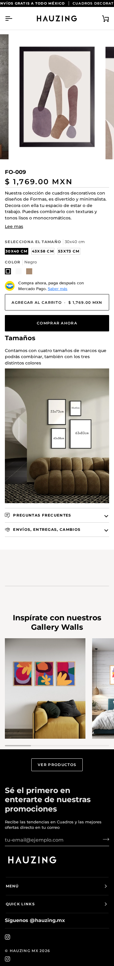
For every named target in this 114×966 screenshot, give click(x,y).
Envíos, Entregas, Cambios (46, 529)
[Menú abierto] (14, 18)
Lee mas (14, 226)
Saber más (57, 289)
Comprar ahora (57, 323)
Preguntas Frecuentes (41, 515)
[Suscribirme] (104, 839)
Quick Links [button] (20, 904)
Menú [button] (12, 886)
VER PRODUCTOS (57, 764)
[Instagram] (7, 937)
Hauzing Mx (24, 950)
